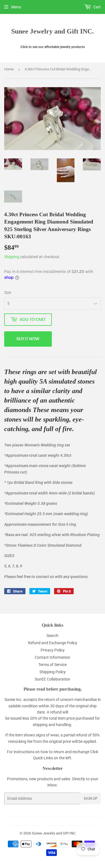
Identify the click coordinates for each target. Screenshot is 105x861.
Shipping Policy (52, 672)
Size (7, 292)
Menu (16, 7)
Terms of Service (52, 664)
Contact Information (52, 657)
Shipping (11, 257)
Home (9, 69)
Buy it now (28, 338)
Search (52, 635)
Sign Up (90, 798)
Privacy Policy (53, 650)
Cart (96, 7)
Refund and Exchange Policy (52, 643)
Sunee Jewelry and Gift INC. (52, 31)
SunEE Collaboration (52, 679)
